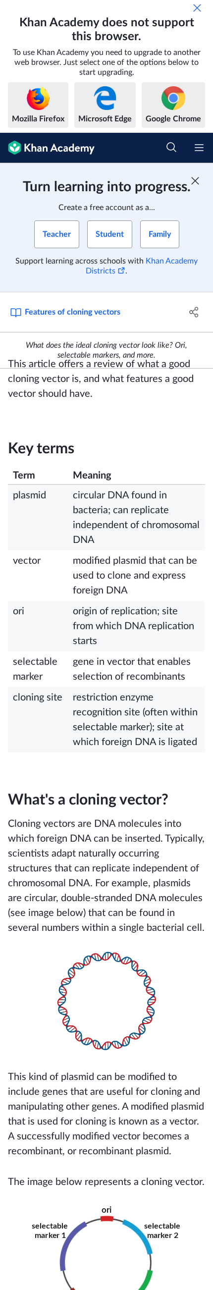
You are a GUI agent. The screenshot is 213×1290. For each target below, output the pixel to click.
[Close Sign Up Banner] (195, 181)
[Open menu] (199, 148)
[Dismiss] (197, 8)
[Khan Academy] (47, 147)
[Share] (194, 312)
